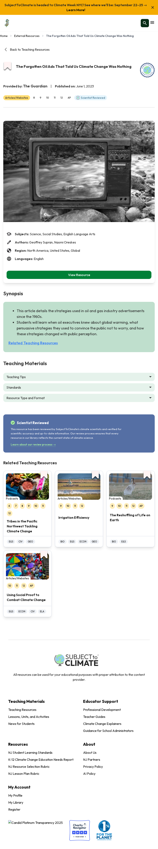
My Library (15, 802)
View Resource (79, 275)
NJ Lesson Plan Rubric (23, 773)
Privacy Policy (93, 766)
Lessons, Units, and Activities (28, 717)
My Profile (15, 795)
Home (4, 36)
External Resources (27, 36)
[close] (152, 7)
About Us (89, 752)
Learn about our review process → (33, 444)
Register (14, 809)
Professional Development (102, 710)
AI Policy (89, 773)
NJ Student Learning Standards (30, 752)
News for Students (21, 724)
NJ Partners (91, 759)
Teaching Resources (22, 710)
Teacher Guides (94, 717)
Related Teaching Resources (33, 343)
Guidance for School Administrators (108, 731)
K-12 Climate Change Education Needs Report (40, 759)
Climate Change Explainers (102, 724)
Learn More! (75, 10)
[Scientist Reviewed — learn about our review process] (147, 70)
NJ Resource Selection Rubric (29, 766)
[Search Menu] (145, 23)
